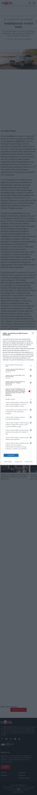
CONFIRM (11, 455)
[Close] (33, 333)
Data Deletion (8, 461)
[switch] (30, 370)
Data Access (18, 461)
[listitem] (18, 365)
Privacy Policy (29, 461)
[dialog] (18, 397)
